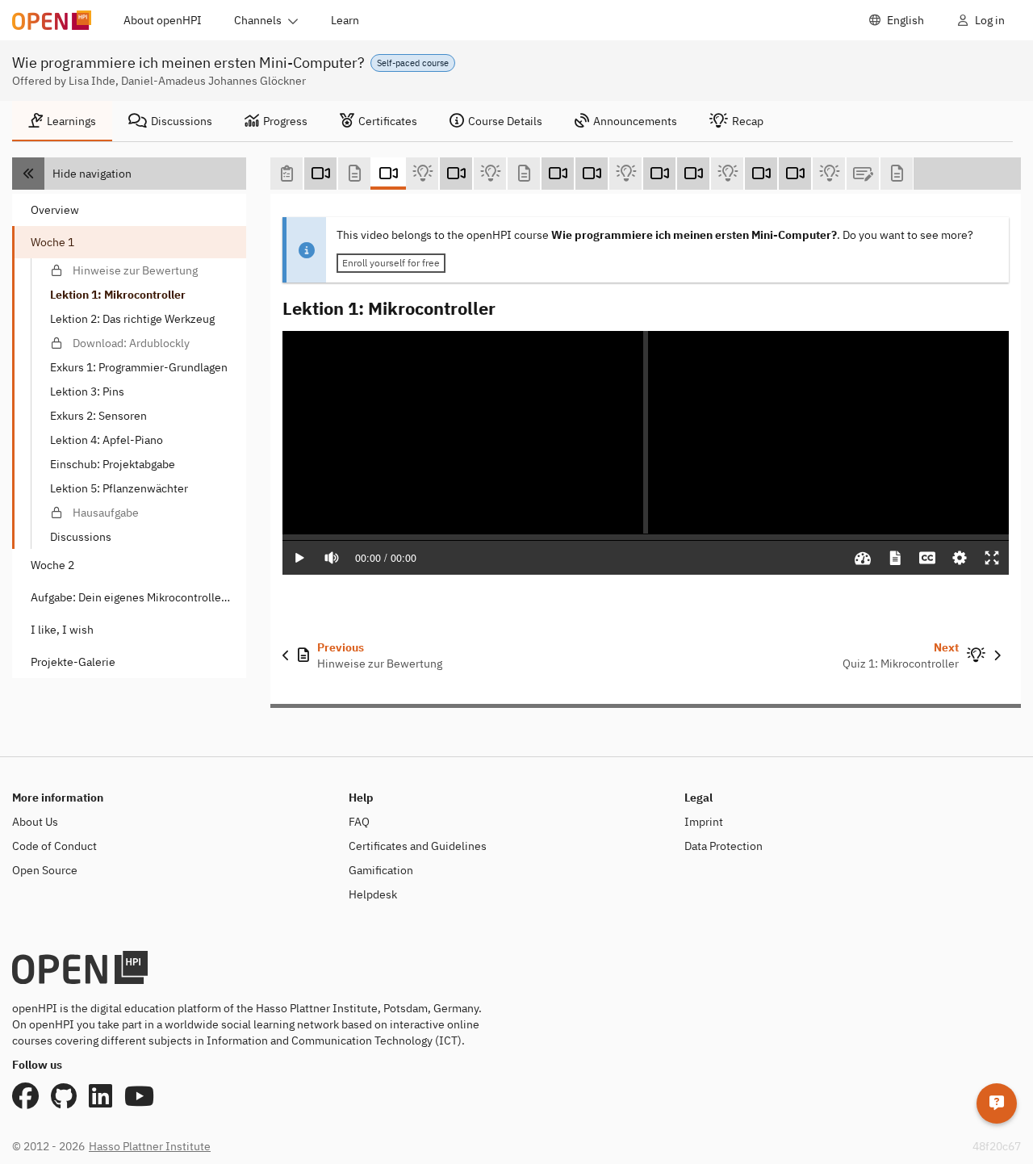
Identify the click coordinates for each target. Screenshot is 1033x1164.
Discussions (181, 121)
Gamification (381, 870)
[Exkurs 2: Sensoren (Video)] (659, 173)
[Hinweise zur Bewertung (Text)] (354, 173)
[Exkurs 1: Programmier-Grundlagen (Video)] (558, 173)
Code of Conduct (54, 846)
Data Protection (723, 846)
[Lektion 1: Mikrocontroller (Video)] (388, 173)
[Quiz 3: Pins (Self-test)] (625, 173)
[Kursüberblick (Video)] (320, 173)
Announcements (635, 121)
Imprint (703, 821)
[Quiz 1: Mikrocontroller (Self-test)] (422, 173)
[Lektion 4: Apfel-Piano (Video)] (693, 173)
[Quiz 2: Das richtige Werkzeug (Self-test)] (490, 173)
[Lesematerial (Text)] (896, 173)
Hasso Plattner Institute (150, 1146)
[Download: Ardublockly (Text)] (524, 173)
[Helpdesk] (997, 1103)
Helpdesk (373, 894)
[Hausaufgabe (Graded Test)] (863, 173)
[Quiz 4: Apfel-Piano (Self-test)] (727, 173)
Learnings (71, 121)
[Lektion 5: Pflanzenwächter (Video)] (795, 173)
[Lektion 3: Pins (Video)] (591, 173)
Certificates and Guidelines (418, 846)
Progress (285, 121)
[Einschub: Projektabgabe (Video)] (761, 173)
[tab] (62, 121)
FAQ (359, 821)
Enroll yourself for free (391, 263)
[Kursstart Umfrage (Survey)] (286, 173)
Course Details (505, 121)
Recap (747, 121)
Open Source (44, 870)
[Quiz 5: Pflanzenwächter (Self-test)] (829, 173)
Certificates (387, 121)
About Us (35, 821)
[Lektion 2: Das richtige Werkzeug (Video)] (456, 173)
